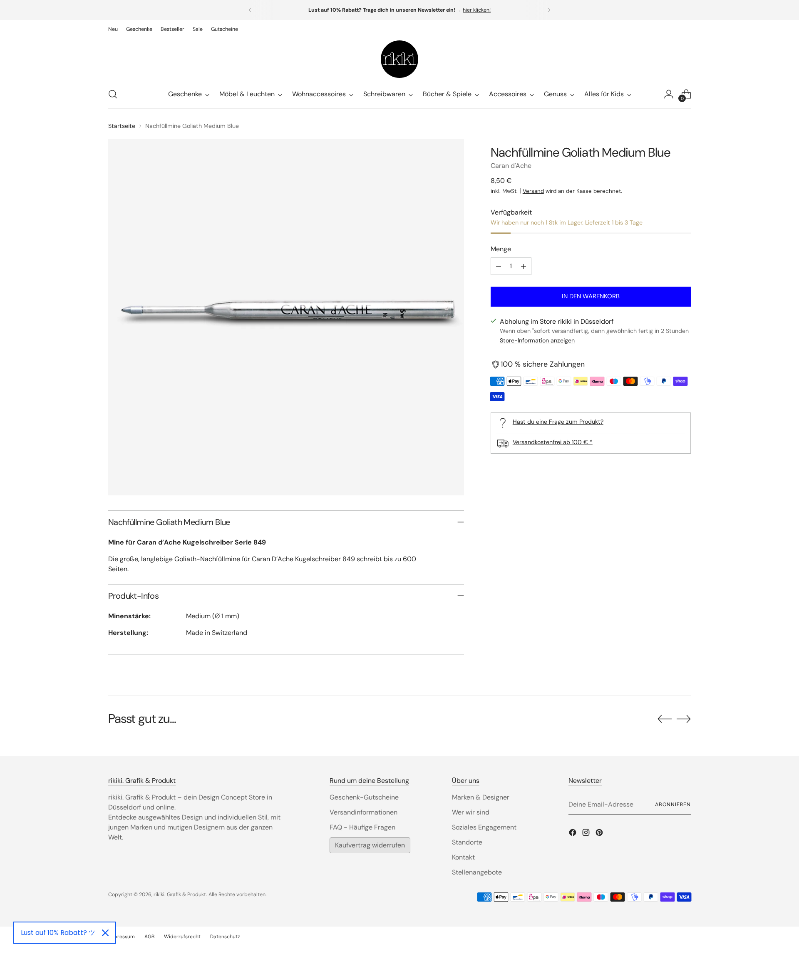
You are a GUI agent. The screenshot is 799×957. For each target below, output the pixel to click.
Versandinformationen (363, 812)
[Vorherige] (250, 10)
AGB (149, 936)
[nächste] (549, 10)
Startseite (121, 126)
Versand (533, 191)
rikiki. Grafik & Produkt (180, 894)
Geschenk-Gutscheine (364, 797)
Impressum (121, 936)
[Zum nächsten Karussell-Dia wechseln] (684, 719)
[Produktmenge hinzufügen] (523, 266)
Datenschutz (225, 936)
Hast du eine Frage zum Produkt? (558, 421)
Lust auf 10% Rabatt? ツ (58, 932)
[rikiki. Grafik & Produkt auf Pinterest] (600, 834)
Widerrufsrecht (182, 936)
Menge (501, 249)
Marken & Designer (480, 797)
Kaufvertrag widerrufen (370, 845)
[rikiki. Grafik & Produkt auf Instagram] (587, 834)
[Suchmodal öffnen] (112, 94)
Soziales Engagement (484, 827)
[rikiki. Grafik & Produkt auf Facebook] (573, 834)
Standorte (467, 842)
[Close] (105, 933)
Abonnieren (673, 804)
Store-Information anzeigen (537, 341)
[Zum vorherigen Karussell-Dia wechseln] (665, 719)
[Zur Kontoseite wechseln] (668, 94)
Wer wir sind (470, 812)
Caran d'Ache (511, 165)
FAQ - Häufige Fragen (362, 827)
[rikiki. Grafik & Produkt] (399, 59)
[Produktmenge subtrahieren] (498, 266)
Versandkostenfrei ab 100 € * (553, 442)
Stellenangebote (477, 872)
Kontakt (463, 857)
